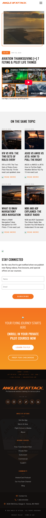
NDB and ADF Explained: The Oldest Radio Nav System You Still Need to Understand (34, 216)
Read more (10, 177)
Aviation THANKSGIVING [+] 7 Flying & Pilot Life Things (20, 60)
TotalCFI (23, 463)
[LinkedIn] (38, 402)
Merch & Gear (23, 424)
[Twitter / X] (32, 402)
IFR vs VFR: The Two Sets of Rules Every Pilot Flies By (10, 158)
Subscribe (23, 296)
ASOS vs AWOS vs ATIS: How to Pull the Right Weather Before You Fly (34, 159)
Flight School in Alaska (23, 428)
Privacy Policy (17, 515)
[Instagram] (14, 402)
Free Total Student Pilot (23, 447)
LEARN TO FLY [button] (23, 347)
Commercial (23, 459)
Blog (23, 486)
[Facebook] (20, 402)
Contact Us (23, 496)
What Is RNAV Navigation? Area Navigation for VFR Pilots (11, 213)
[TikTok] (26, 402)
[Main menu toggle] (41, 3)
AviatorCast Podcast (23, 478)
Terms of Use (29, 515)
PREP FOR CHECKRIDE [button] (23, 358)
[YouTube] (8, 402)
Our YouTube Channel (23, 482)
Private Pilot (23, 451)
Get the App (23, 420)
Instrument (23, 455)
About (23, 432)
